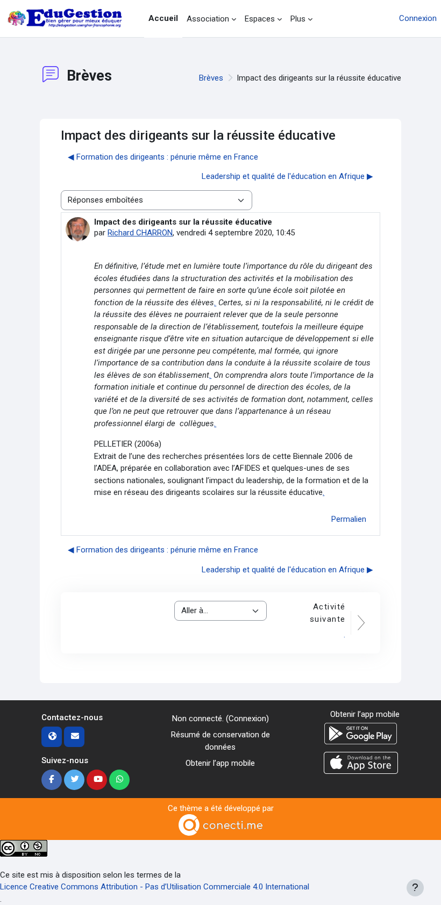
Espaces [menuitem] (260, 19)
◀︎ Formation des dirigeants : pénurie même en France (163, 157)
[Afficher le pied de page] (415, 887)
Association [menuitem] (208, 19)
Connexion (418, 18)
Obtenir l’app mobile (220, 763)
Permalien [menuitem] (348, 519)
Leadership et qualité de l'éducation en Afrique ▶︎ (287, 176)
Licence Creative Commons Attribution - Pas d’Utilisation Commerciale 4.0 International (154, 887)
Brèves (211, 78)
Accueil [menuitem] (163, 18)
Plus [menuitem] (297, 19)
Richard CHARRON (140, 233)
